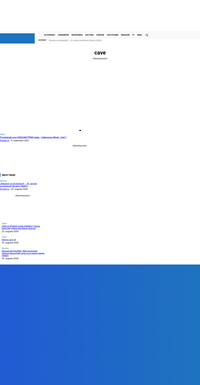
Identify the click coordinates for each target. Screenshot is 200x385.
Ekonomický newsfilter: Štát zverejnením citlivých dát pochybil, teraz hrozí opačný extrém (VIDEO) (23, 253)
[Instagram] (46, 380)
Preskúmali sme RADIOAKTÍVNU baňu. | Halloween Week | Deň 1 (33, 137)
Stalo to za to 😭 (9, 240)
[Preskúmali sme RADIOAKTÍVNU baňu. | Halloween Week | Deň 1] (40, 108)
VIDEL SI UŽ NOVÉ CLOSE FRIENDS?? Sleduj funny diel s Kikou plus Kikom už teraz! (21, 227)
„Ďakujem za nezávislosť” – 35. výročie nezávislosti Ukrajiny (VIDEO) (75, 40)
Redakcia (4, 140)
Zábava (2, 134)
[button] (147, 35)
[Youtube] (61, 380)
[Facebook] (30, 380)
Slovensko (3, 180)
